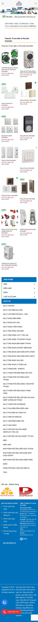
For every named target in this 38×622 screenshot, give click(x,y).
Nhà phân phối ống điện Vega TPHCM (18, 449)
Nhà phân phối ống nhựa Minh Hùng (18, 460)
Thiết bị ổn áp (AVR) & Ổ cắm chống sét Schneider (9, 264)
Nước (5, 464)
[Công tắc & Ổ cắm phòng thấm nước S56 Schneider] (28, 59)
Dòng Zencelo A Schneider (10, 195)
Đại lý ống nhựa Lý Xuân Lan (14, 364)
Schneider (23, 24)
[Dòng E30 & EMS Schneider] (10, 124)
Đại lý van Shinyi (10, 425)
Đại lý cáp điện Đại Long (13, 310)
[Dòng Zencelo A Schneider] (10, 185)
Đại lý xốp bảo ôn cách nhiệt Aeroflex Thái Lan (15, 430)
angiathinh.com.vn (8, 590)
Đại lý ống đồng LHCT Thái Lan (15, 335)
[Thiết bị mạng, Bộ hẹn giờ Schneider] (28, 217)
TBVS (5, 472)
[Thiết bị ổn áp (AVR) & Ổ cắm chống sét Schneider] (10, 251)
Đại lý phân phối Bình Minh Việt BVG (17, 373)
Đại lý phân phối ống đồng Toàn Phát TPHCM (18, 385)
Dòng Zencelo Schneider (27, 199)
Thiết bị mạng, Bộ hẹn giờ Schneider (28, 230)
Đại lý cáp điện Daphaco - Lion (15, 314)
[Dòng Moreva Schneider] (28, 124)
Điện (16, 24)
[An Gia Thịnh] (19, 3)
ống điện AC (24, 600)
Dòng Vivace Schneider (27, 168)
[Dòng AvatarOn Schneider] (28, 90)
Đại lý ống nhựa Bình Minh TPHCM (17, 343)
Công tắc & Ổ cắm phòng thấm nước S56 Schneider (28, 72)
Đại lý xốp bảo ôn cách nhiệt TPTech (18, 436)
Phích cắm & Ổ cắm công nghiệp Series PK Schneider (9, 231)
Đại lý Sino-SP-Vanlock (12, 417)
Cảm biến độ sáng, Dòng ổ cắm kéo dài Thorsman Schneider (10, 69)
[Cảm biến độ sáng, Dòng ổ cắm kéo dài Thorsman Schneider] (10, 57)
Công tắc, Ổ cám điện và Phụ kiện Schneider (20, 25)
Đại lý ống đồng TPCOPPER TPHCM (17, 339)
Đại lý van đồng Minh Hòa (13, 421)
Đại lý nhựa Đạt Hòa (11, 323)
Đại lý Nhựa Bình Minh (12, 318)
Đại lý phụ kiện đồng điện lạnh (15, 408)
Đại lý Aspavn (8, 306)
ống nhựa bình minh (23, 587)
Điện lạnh (7, 445)
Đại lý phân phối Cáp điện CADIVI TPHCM (16, 378)
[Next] (36, 485)
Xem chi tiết (5, 75)
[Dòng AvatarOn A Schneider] (10, 91)
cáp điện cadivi (26, 595)
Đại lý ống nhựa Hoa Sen (13, 360)
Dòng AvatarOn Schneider (28, 100)
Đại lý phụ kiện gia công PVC (14, 413)
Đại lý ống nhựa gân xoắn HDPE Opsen (19, 352)
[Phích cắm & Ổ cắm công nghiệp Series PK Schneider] (10, 217)
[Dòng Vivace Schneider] (28, 156)
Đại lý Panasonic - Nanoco (14, 369)
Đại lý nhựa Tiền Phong (12, 327)
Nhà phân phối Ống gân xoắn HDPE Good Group (17, 454)
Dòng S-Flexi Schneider (9, 160)
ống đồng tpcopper (26, 610)
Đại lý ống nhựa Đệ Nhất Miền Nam (17, 348)
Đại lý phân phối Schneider (14, 404)
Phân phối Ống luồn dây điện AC (16, 468)
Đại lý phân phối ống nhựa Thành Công (17, 392)
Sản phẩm (9, 24)
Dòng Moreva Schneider (27, 136)
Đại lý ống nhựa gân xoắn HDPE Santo (19, 356)
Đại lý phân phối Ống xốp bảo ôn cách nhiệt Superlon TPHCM (18, 399)
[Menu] (3, 3)
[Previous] (35, 485)
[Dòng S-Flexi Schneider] (10, 152)
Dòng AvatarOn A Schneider (7, 104)
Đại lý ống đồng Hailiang (13, 331)
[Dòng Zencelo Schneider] (28, 187)
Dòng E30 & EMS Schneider (7, 136)
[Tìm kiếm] (35, 3)
